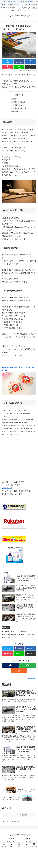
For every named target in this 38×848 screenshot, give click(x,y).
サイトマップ (7, 488)
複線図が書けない (19, 105)
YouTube (6, 631)
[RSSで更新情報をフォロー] (19, 670)
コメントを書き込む (19, 815)
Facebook (10, 838)
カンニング (15, 631)
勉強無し (24, 631)
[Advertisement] (19, 458)
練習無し (23, 634)
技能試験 (6, 634)
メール (27, 841)
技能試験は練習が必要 (20, 108)
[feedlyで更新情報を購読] (27, 665)
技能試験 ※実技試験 (18, 102)
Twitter (27, 838)
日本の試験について (18, 111)
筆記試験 (14, 99)
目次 (16, 95)
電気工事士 (7, 637)
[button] (34, 437)
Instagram (10, 841)
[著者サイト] (10, 665)
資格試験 (6, 627)
